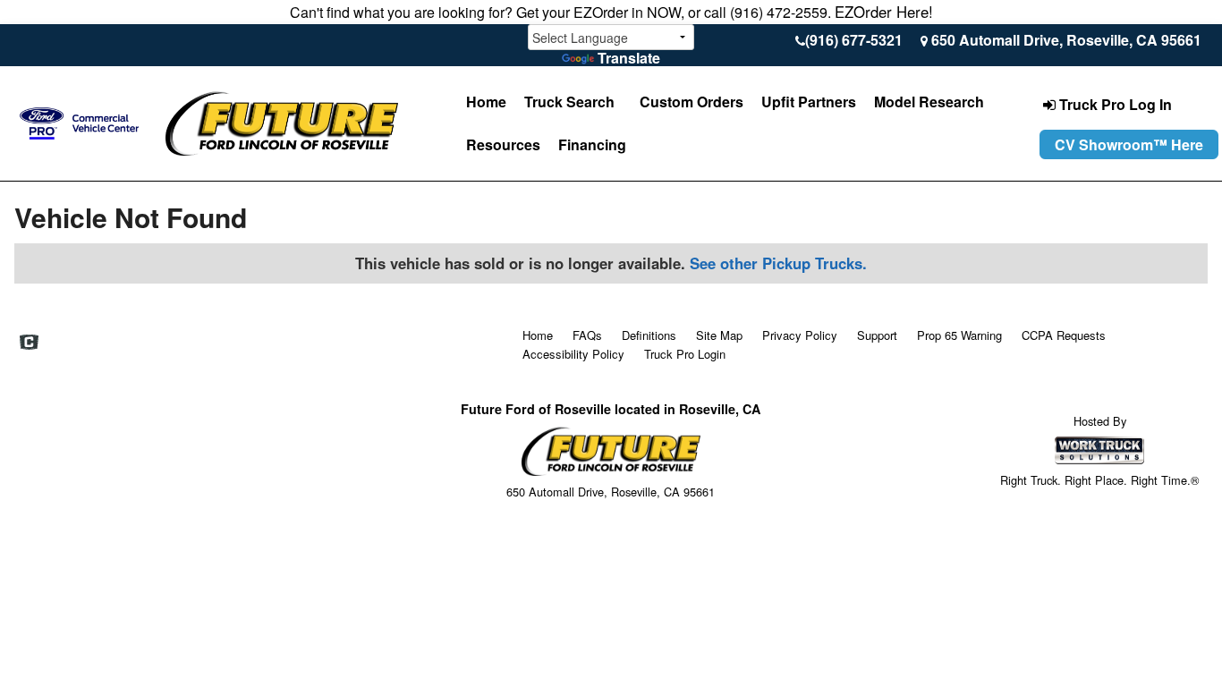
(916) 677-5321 (854, 40)
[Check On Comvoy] (29, 343)
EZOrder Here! (884, 11)
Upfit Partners (808, 101)
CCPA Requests (1064, 335)
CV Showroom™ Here (1129, 144)
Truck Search (569, 101)
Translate (629, 57)
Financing (592, 144)
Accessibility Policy (573, 353)
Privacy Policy (799, 335)
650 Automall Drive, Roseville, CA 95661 (1066, 40)
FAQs (587, 335)
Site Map (719, 335)
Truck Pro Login (685, 353)
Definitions (649, 335)
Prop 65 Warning (959, 335)
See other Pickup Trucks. (778, 263)
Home (486, 101)
